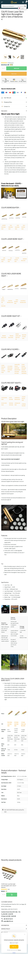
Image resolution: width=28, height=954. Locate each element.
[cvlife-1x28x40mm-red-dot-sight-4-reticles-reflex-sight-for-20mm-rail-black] (18, 389)
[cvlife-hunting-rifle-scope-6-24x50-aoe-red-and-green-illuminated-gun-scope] (17, 356)
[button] (5, 67)
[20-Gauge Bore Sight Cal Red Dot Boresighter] (24, 251)
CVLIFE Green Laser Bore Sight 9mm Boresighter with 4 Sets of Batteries (8, 885)
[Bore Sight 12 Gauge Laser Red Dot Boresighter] (4, 249)
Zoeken (25, 6)
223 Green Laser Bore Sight (16, 723)
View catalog (2, 2)
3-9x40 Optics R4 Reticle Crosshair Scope (3, 369)
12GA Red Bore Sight (3, 259)
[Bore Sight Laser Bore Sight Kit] (4, 326)
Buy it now (14, 74)
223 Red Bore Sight (10, 259)
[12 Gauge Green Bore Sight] (24, 713)
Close (14, 925)
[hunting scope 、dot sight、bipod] (14, 199)
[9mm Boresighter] (10, 713)
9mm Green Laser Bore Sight (9, 723)
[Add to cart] (11, 895)
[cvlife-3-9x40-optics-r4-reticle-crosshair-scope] (3, 357)
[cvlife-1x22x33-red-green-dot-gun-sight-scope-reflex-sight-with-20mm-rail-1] (4, 389)
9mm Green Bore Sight (10, 226)
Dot (2, 403)
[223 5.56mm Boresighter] (17, 713)
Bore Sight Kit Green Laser (24, 336)
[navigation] (5, 57)
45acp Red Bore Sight (16, 301)
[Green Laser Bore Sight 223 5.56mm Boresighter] (4, 217)
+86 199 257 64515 (8, 919)
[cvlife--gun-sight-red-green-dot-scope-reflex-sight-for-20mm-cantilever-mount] (11, 389)
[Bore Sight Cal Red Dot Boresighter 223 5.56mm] (10, 252)
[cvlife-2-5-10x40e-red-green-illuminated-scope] (10, 359)
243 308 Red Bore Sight (16, 259)
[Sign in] (23, 2)
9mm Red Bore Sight (23, 226)
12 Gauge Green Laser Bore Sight (23, 723)
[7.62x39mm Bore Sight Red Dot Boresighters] (23, 286)
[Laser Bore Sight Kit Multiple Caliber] (18, 325)
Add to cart (16, 68)
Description (4, 111)
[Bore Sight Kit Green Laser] (24, 328)
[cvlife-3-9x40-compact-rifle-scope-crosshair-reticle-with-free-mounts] (24, 355)
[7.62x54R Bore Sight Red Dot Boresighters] (10, 291)
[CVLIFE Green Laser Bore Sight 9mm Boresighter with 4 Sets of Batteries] (9, 872)
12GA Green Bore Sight (17, 226)
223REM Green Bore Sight (3, 226)
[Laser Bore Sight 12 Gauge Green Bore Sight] (17, 216)
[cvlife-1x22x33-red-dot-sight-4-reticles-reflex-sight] (24, 389)
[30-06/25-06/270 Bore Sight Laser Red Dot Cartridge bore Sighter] (3, 288)
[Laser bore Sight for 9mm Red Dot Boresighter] (24, 215)
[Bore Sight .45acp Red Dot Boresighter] (16, 287)
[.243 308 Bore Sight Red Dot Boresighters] (17, 249)
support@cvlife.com (8, 921)
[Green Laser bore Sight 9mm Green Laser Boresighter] (11, 220)
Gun (3, 403)
